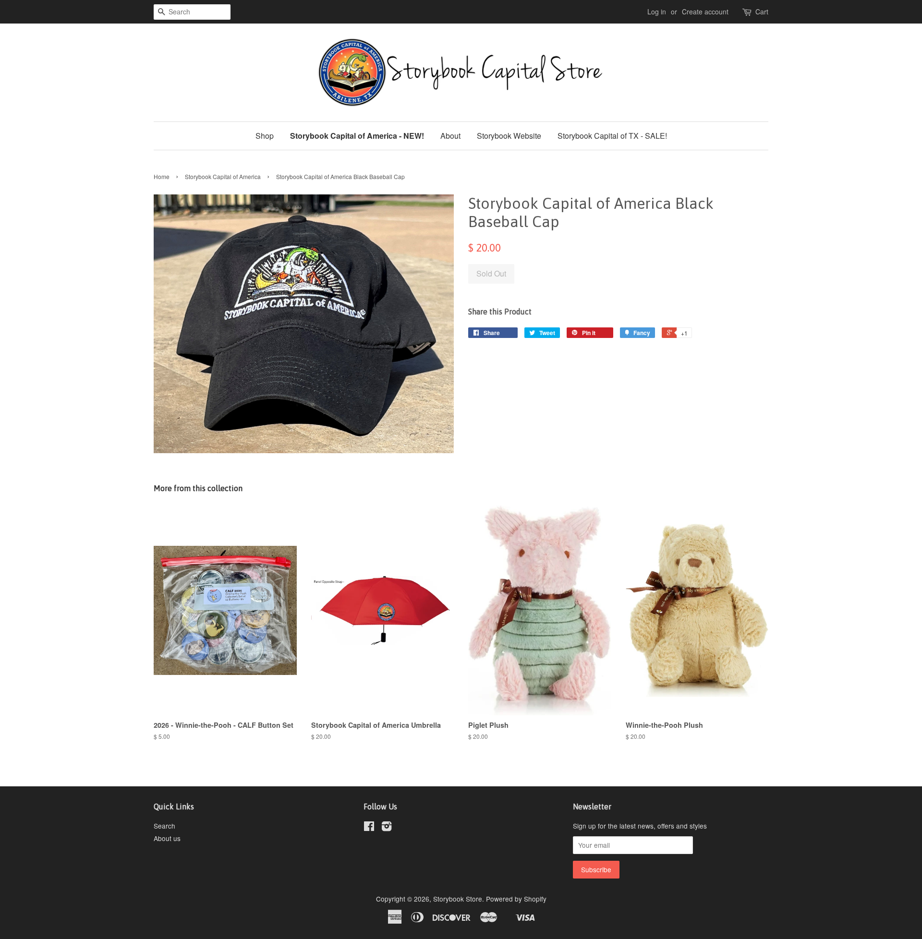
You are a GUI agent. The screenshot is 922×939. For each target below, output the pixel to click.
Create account (705, 11)
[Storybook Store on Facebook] (369, 827)
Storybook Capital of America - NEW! (357, 135)
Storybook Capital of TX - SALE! (612, 135)
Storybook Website (509, 135)
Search (164, 826)
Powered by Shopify (516, 898)
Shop (264, 135)
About (450, 135)
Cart (761, 11)
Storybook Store (457, 898)
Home (162, 176)
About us (167, 838)
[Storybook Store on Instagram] (386, 827)
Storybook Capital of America (223, 176)
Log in (656, 11)
